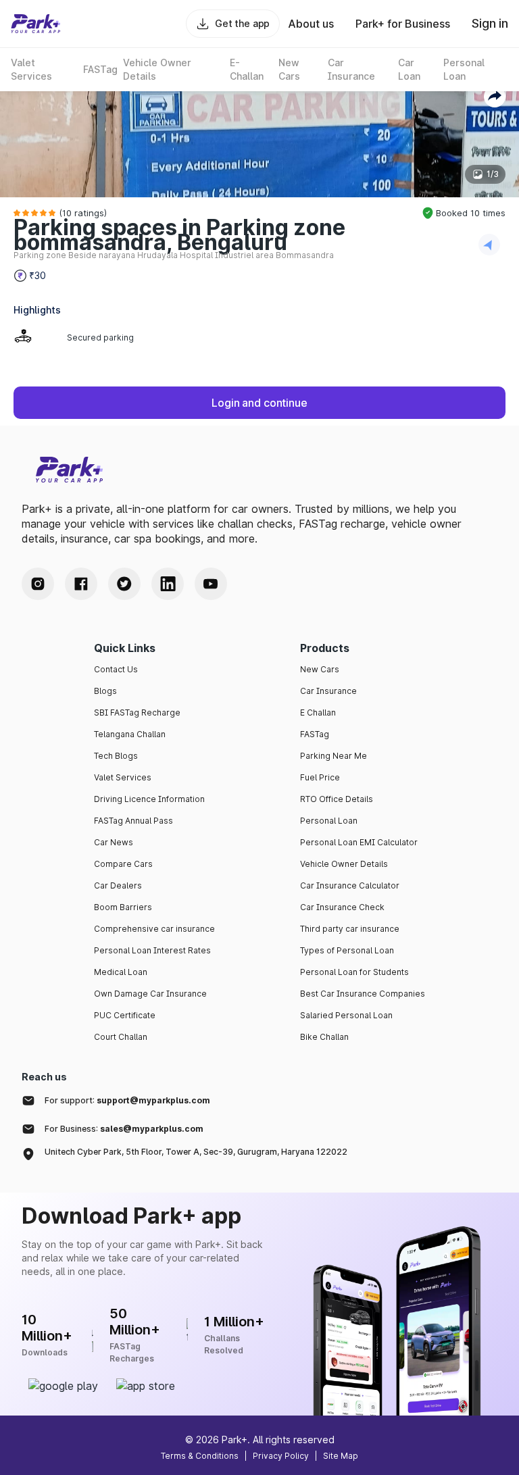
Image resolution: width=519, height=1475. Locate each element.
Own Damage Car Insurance (150, 994)
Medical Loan (120, 972)
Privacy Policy (281, 1456)
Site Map (340, 1456)
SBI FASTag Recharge (137, 712)
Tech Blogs (116, 756)
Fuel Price (320, 777)
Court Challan (120, 1037)
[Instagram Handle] (38, 584)
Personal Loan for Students (354, 972)
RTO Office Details (336, 799)
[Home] (36, 23)
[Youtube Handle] (211, 584)
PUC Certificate (124, 1015)
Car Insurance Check (342, 907)
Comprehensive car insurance (154, 929)
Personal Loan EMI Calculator (359, 842)
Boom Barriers (123, 907)
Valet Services (122, 777)
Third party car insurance (349, 929)
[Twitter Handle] (124, 584)
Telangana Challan (130, 734)
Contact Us (116, 669)
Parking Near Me (333, 756)
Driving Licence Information (149, 799)
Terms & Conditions (200, 1456)
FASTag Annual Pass (133, 821)
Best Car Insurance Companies (362, 994)
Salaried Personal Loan (346, 1015)
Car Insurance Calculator (349, 885)
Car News (113, 842)
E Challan (318, 712)
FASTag (314, 734)
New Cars (319, 669)
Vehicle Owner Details (344, 864)
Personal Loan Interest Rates (152, 950)
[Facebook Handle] (81, 584)
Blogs (105, 691)
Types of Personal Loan (347, 950)
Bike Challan (324, 1037)
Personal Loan (328, 821)
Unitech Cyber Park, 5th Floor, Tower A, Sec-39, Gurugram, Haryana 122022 (196, 1152)
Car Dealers (118, 885)
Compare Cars (123, 864)
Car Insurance (328, 691)
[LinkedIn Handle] (167, 584)
